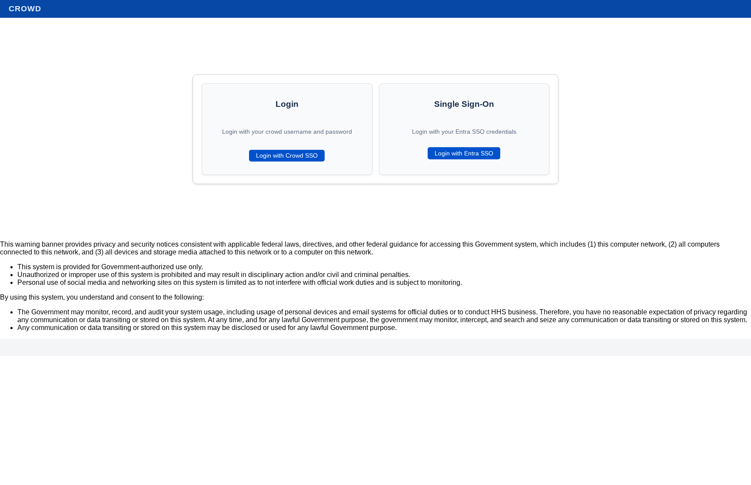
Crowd (25, 8)
